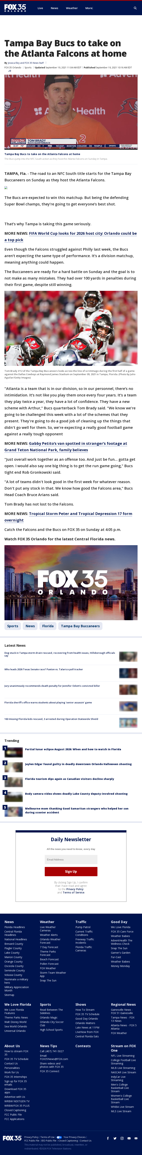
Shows (80, 1004)
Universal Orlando (15, 1031)
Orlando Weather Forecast (50, 941)
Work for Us (11, 1072)
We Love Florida (120, 927)
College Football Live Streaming (123, 1061)
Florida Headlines (14, 927)
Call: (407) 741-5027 (52, 1051)
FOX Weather (48, 968)
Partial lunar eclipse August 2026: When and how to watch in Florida (73, 749)
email (136, 1138)
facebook (108, 1138)
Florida (48, 626)
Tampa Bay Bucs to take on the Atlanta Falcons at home (42, 154)
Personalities (12, 1068)
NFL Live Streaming (122, 1055)
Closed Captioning (15, 1110)
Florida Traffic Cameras (83, 948)
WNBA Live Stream (122, 1107)
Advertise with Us (14, 1097)
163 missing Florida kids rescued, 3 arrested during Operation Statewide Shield (51, 719)
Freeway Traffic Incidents (84, 941)
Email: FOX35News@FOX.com (54, 1057)
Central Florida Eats (87, 1036)
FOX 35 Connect (49, 1071)
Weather (47, 922)
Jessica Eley (14, 62)
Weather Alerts (49, 935)
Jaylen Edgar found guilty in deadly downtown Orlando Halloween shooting (78, 764)
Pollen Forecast (49, 963)
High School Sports (51, 1029)
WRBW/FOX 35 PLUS (17, 1105)
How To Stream (84, 1009)
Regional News (123, 1004)
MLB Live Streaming (123, 1068)
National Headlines (15, 939)
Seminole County (14, 970)
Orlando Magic (49, 1017)
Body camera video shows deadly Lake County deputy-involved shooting (76, 793)
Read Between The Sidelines (51, 1011)
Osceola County (13, 966)
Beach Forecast (49, 959)
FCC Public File (13, 1114)
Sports (28, 67)
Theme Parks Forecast (48, 953)
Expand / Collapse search (135, 8)
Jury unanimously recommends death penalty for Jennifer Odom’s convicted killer (52, 685)
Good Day (119, 922)
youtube (129, 1138)
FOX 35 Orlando (12, 67)
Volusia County (13, 975)
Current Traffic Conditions (84, 933)
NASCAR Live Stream (123, 1072)
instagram (122, 1138)
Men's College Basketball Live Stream (120, 1088)
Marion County (13, 957)
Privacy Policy (75, 889)
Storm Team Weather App (53, 974)
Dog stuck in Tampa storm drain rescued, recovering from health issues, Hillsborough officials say (59, 654)
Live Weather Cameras (48, 928)
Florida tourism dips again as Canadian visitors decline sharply (69, 779)
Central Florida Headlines (13, 933)
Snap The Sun (48, 980)
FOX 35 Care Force (122, 931)
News (30, 626)
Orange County (13, 961)
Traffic (80, 922)
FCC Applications (14, 1119)
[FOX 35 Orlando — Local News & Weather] (16, 8)
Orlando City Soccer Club (52, 1023)
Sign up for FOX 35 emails (15, 1082)
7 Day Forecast (49, 947)
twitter (115, 1138)
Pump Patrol (82, 927)
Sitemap (9, 995)
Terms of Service (73, 892)
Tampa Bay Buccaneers (80, 626)
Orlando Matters (85, 1023)
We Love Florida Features (14, 1011)
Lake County (11, 952)
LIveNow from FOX (87, 1032)
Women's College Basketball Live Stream (121, 1099)
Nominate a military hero (16, 981)
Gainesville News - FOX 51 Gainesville (122, 1011)
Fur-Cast (116, 957)
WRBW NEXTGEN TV (16, 1101)
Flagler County (13, 948)
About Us (12, 1046)
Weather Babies (120, 936)
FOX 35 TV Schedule (87, 1014)
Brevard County (13, 943)
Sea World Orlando (15, 1026)
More (88, 8)
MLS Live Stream (121, 1111)
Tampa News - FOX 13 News (122, 1019)
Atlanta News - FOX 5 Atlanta (124, 1026)
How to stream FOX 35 (16, 1052)
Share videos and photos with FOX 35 (52, 1065)
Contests (83, 1046)
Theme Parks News (16, 1017)
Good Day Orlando (86, 1018)
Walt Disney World (15, 1022)
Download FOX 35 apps (15, 1090)
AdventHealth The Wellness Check (121, 942)
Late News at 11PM (87, 1027)
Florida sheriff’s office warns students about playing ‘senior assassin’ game (48, 702)
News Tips (48, 1046)
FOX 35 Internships (15, 1076)
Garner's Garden (120, 952)
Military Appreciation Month (16, 988)
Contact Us (11, 1063)
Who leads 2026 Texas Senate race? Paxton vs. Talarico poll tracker (43, 669)
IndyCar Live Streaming (118, 1078)
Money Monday (120, 966)
